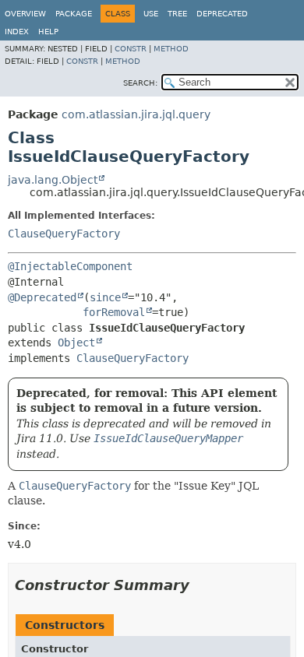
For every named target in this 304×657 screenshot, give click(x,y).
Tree (177, 13)
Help (48, 31)
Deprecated (222, 13)
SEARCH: (140, 83)
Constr (131, 48)
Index (17, 31)
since (105, 297)
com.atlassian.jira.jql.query (136, 114)
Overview (25, 13)
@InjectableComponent (70, 266)
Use (150, 13)
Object (76, 342)
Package (73, 13)
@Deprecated (42, 297)
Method (171, 48)
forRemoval (114, 312)
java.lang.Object (52, 180)
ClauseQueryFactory (64, 233)
